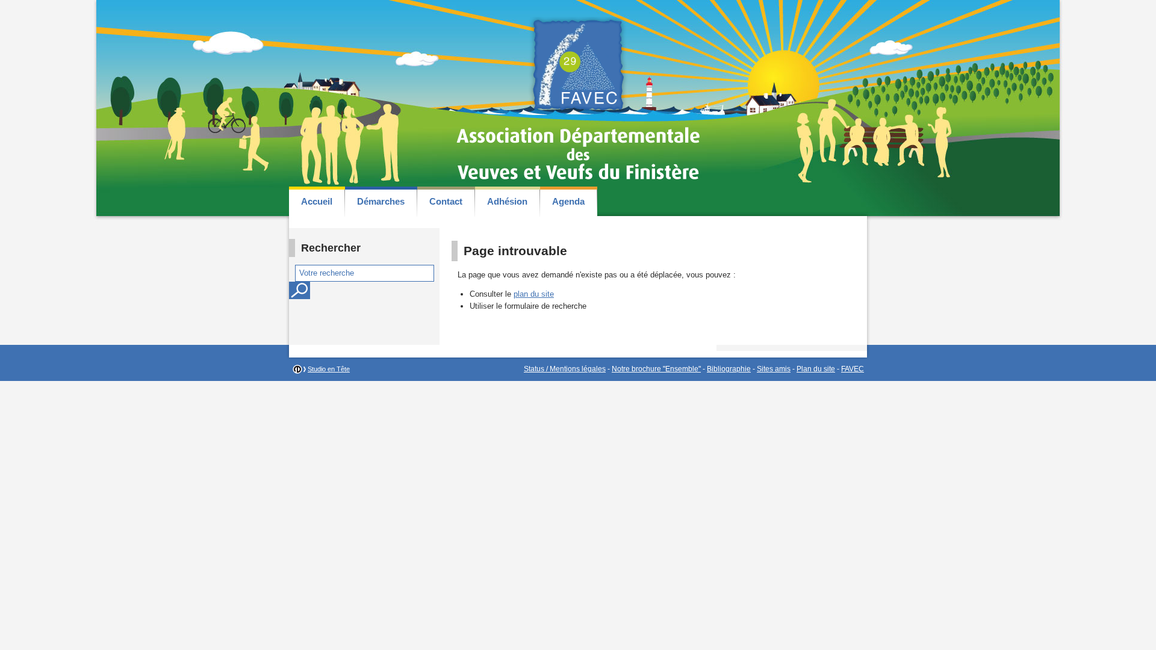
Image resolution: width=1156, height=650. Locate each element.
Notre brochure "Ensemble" (656, 369)
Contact (445, 201)
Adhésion (507, 201)
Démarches (381, 201)
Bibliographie (729, 369)
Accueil (316, 201)
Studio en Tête (329, 369)
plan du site (534, 294)
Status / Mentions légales (565, 369)
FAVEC (852, 369)
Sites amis (774, 369)
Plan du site (816, 369)
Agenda (568, 201)
